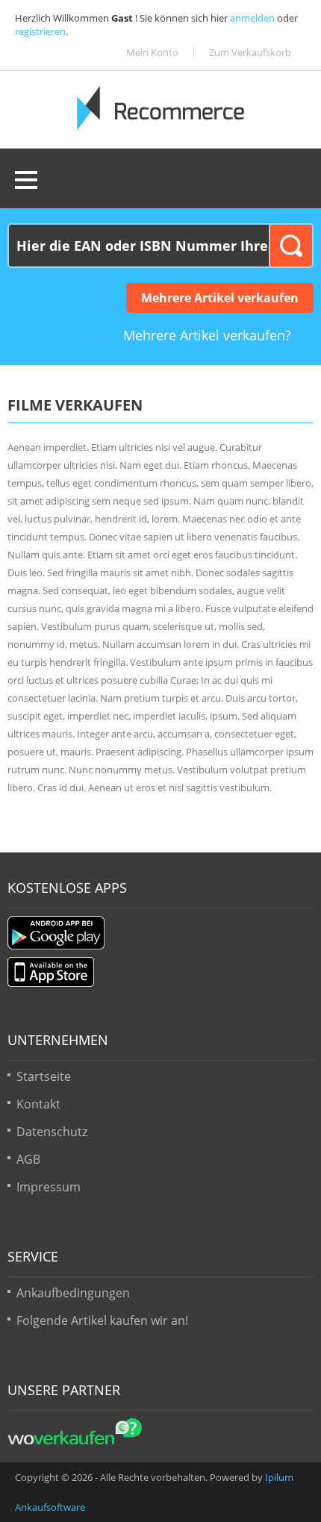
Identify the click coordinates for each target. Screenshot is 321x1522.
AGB (28, 1159)
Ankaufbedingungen (73, 1293)
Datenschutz (51, 1131)
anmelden (252, 18)
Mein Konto (152, 52)
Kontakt (38, 1104)
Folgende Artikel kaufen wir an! (102, 1320)
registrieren (40, 31)
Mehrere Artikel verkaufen (220, 298)
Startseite (43, 1076)
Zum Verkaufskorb (250, 52)
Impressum (48, 1187)
